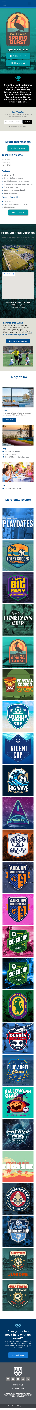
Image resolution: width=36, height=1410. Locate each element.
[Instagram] (23, 1379)
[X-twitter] (28, 1379)
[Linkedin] (13, 1379)
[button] (29, 3)
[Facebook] (18, 1379)
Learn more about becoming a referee (17, 333)
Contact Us (18, 1385)
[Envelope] (8, 1379)
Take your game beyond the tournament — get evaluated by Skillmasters (18, 1395)
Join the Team (18, 1388)
